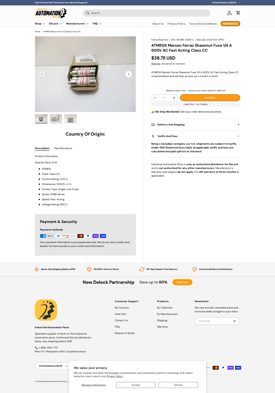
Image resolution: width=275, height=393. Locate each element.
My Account (122, 307)
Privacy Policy (176, 23)
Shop (38, 23)
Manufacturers (75, 23)
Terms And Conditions (203, 23)
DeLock (53, 23)
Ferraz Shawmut (159, 39)
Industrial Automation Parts (54, 381)
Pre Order (210, 97)
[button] (238, 12)
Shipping (155, 63)
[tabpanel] (85, 180)
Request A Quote (125, 333)
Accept (136, 385)
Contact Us (121, 320)
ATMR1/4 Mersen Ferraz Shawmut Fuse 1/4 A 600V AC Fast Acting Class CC (62, 32)
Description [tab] (42, 148)
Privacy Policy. (115, 376)
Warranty (162, 326)
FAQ (95, 23)
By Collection (165, 307)
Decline (178, 385)
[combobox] (146, 13)
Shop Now (182, 282)
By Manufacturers (167, 314)
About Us (158, 23)
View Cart (120, 314)
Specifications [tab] (63, 148)
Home (37, 32)
